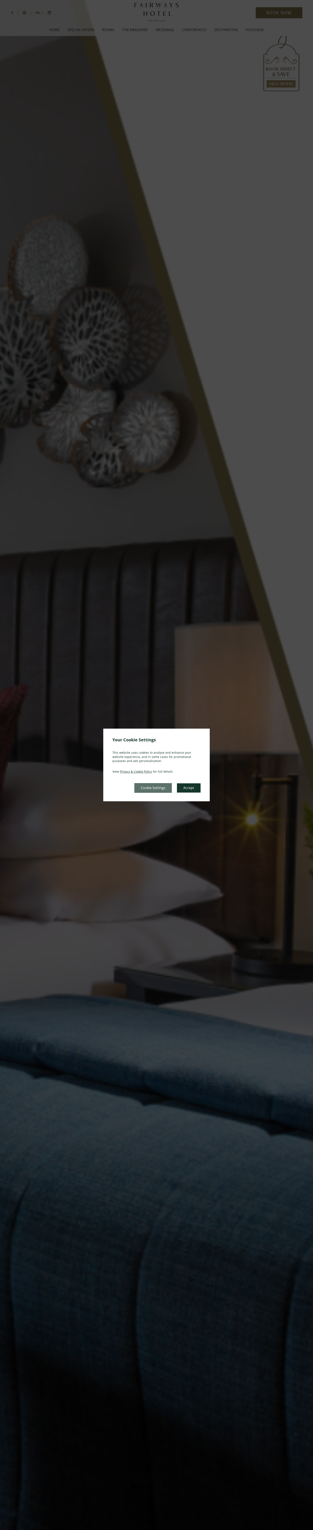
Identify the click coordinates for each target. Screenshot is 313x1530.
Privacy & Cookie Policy (136, 771)
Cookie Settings (153, 788)
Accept (188, 788)
